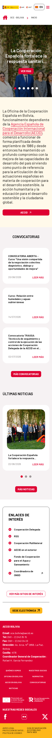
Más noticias (26, 489)
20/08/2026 (17, 277)
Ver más (26, 71)
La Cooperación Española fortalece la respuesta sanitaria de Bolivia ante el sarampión (26, 56)
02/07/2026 (17, 356)
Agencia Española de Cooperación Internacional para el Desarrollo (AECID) (24, 128)
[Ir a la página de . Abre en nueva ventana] (22, 7)
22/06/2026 (17, 464)
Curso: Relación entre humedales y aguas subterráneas (26, 299)
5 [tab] (32, 88)
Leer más (38, 277)
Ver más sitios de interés (26, 593)
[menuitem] (13, 670)
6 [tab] (36, 88)
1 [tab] (15, 88)
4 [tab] (28, 88)
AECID (24, 212)
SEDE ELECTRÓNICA (24, 610)
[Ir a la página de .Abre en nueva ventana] (11, 7)
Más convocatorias (26, 374)
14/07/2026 (17, 316)
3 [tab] (23, 88)
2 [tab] (19, 88)
